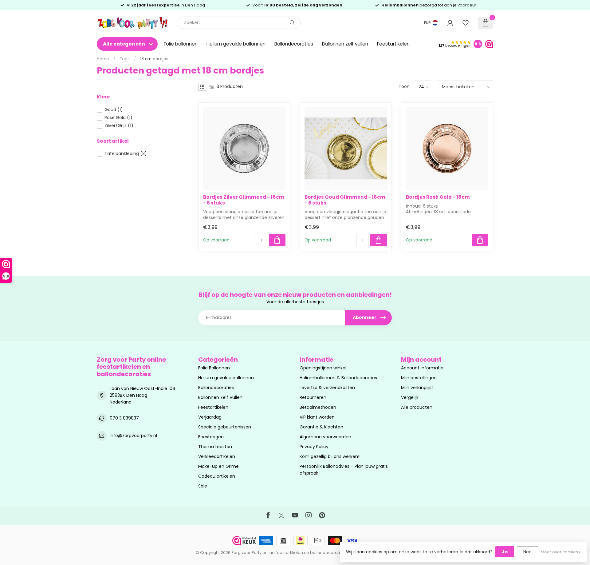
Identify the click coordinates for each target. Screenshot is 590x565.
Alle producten (416, 407)
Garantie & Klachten (321, 427)
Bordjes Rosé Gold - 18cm (438, 197)
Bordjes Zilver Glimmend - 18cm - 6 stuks (243, 200)
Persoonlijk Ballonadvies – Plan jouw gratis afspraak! (344, 469)
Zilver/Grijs (118, 125)
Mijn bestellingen (419, 378)
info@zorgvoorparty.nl (133, 435)
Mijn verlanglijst (417, 387)
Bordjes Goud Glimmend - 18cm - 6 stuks (345, 200)
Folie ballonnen (181, 44)
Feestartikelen (393, 44)
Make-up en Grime (218, 466)
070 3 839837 (124, 418)
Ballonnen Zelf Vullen (220, 397)
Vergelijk (410, 397)
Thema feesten (215, 447)
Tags (125, 59)
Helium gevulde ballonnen (236, 44)
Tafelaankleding (125, 153)
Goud (113, 109)
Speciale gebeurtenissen (224, 427)
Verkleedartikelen (216, 456)
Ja (505, 552)
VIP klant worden (317, 417)
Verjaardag (210, 417)
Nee (527, 552)
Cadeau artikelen (216, 476)
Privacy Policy (314, 447)
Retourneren (313, 397)
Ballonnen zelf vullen (345, 44)
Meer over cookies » (561, 552)
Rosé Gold (118, 117)
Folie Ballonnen (214, 368)
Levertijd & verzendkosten (327, 387)
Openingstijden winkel (323, 368)
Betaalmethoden (318, 407)
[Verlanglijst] (465, 23)
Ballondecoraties (293, 44)
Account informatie (422, 368)
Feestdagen (211, 437)
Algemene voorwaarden (325, 437)
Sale (202, 486)
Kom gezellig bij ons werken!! (330, 456)
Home (103, 59)
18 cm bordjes (154, 59)
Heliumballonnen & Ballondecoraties (338, 378)
